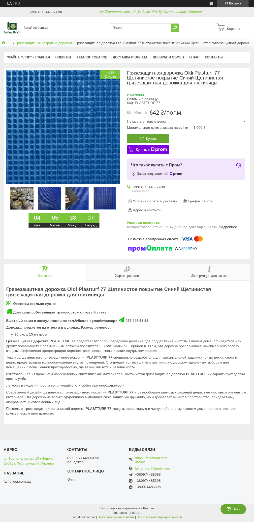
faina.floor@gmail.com (152, 468)
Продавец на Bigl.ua (127, 513)
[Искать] (175, 28)
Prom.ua (149, 508)
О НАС (194, 57)
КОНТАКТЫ (214, 57)
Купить (151, 139)
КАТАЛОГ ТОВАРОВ (91, 57)
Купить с (143, 150)
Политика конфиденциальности (159, 517)
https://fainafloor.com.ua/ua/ (152, 460)
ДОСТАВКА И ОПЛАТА (130, 57)
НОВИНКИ (63, 57)
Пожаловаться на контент (116, 517)
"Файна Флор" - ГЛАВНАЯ (28, 57)
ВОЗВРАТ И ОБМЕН (168, 57)
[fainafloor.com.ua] (12, 27)
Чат (237, 509)
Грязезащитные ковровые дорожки (43, 43)
